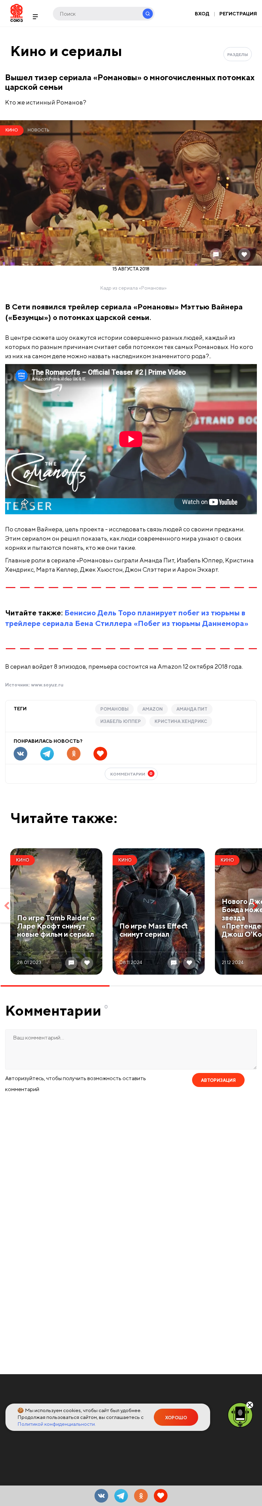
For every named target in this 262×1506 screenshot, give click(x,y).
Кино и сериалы (66, 50)
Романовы (114, 709)
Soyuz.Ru (17, 13)
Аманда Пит (191, 709)
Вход (202, 13)
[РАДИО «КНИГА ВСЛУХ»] (240, 1414)
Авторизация (218, 1080)
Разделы (237, 54)
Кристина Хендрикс (181, 721)
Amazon (152, 709)
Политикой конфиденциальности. (56, 1424)
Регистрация (238, 13)
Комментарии (131, 774)
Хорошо (176, 1417)
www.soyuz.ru (47, 684)
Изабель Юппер (120, 721)
